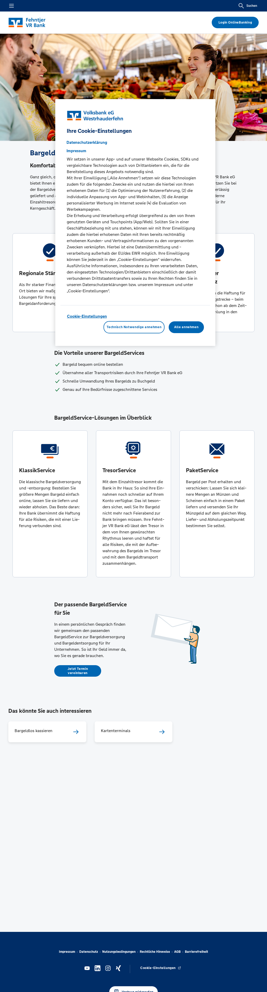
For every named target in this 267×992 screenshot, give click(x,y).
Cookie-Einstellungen (87, 316)
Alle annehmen (186, 327)
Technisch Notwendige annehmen (134, 327)
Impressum (67, 952)
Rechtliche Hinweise (155, 952)
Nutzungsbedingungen (119, 952)
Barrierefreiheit (196, 952)
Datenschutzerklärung (86, 142)
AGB (177, 952)
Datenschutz (88, 952)
